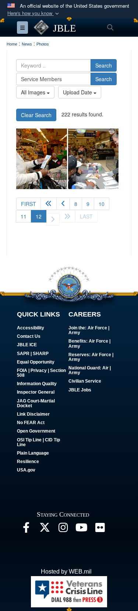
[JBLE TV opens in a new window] (81, 529)
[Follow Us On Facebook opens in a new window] (26, 529)
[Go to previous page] (63, 204)
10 (102, 203)
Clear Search (36, 115)
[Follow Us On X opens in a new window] (44, 529)
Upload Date (78, 92)
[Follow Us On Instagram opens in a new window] (63, 529)
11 (23, 216)
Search (103, 65)
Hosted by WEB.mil (66, 571)
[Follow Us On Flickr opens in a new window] (100, 529)
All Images (34, 92)
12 (41, 216)
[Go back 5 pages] (48, 204)
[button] (33, 13)
